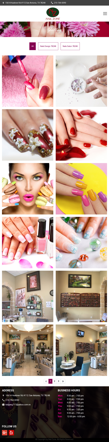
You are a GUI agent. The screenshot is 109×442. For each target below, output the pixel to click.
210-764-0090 (60, 3)
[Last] (62, 381)
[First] (46, 381)
